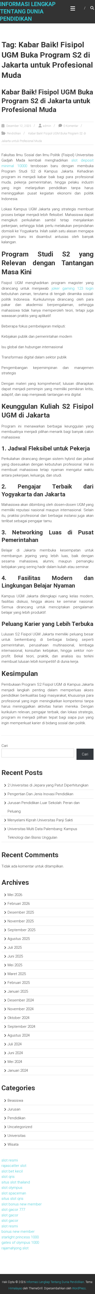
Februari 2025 (19, 982)
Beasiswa (15, 1100)
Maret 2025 (17, 974)
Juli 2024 (15, 1044)
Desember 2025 (21, 912)
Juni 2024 (15, 1053)
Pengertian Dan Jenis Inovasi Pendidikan (40, 794)
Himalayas (15, 1288)
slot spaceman (13, 1193)
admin (47, 126)
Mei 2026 (15, 895)
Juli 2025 (15, 947)
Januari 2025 (18, 991)
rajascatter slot (13, 1165)
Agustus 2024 (19, 1035)
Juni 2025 (15, 956)
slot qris (8, 1176)
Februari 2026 (19, 903)
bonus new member (18, 1231)
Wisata (13, 1144)
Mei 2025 (15, 965)
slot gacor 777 (13, 1209)
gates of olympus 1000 (20, 1242)
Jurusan (14, 1109)
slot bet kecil (12, 1171)
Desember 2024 (21, 1000)
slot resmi (9, 1160)
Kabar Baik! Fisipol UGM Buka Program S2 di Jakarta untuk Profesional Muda (47, 101)
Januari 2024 (18, 1070)
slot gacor (9, 1215)
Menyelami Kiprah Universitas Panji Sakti (40, 820)
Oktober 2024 (18, 1018)
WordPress (79, 1288)
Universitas (17, 1135)
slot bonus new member (21, 1204)
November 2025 (21, 921)
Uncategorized (20, 1127)
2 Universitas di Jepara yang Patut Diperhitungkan (48, 785)
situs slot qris (12, 1198)
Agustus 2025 (19, 939)
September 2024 (21, 1026)
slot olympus (11, 1187)
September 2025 (21, 930)
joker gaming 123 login (73, 288)
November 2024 (21, 1009)
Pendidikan (14, 133)
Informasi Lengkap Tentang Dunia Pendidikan (28, 11)
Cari (4, 746)
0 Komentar (70, 126)
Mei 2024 (15, 1062)
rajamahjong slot (14, 1248)
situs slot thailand (15, 1182)
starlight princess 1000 (20, 1237)
